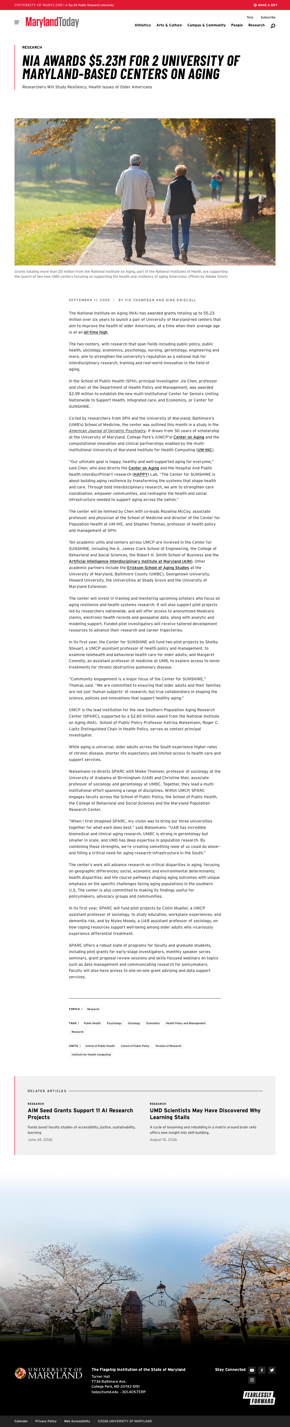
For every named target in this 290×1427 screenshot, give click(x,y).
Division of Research (168, 1046)
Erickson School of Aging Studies (158, 567)
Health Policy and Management (186, 1023)
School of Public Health (100, 1046)
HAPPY (141, 474)
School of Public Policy (135, 1046)
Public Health (92, 1023)
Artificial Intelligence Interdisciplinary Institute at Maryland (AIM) (130, 561)
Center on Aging (189, 437)
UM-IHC (205, 449)
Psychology (114, 1023)
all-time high (95, 332)
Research (93, 1009)
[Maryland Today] (52, 22)
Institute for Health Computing (91, 1054)
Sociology (134, 1023)
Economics (153, 1023)
